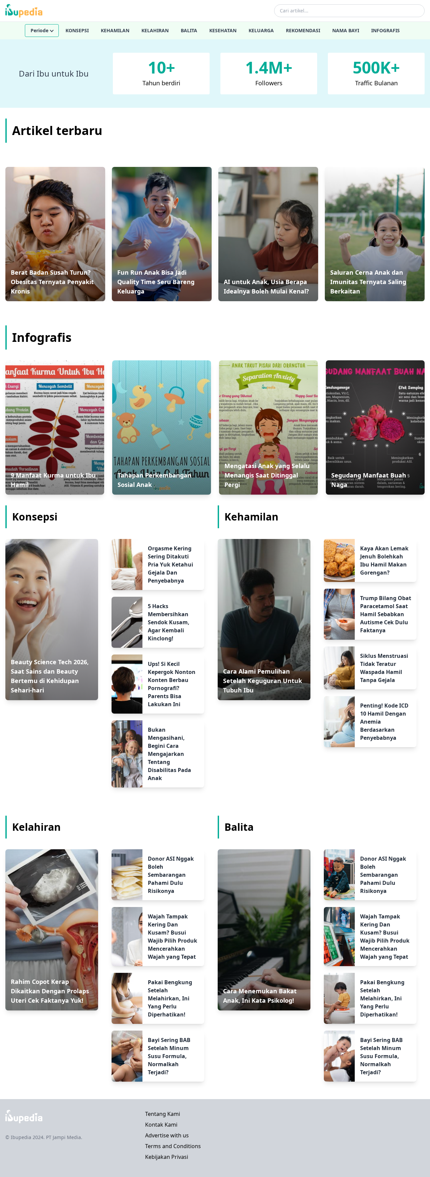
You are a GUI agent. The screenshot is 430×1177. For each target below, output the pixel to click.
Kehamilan (115, 30)
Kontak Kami (161, 1124)
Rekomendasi (303, 30)
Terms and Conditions (173, 1146)
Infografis (385, 30)
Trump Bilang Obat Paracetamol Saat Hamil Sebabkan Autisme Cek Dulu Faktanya (385, 614)
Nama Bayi (345, 30)
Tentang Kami (162, 1114)
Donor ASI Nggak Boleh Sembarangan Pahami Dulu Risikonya (171, 875)
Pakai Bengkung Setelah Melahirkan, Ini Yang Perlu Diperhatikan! (170, 998)
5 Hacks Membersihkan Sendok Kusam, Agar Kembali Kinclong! (168, 622)
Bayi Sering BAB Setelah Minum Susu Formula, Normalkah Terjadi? (169, 1056)
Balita (189, 30)
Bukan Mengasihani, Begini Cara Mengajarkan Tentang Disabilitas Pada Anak (169, 754)
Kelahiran (155, 30)
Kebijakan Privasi (166, 1157)
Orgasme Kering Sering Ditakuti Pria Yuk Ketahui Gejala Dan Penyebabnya (170, 564)
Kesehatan (222, 30)
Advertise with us (167, 1135)
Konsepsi (77, 30)
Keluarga (261, 30)
